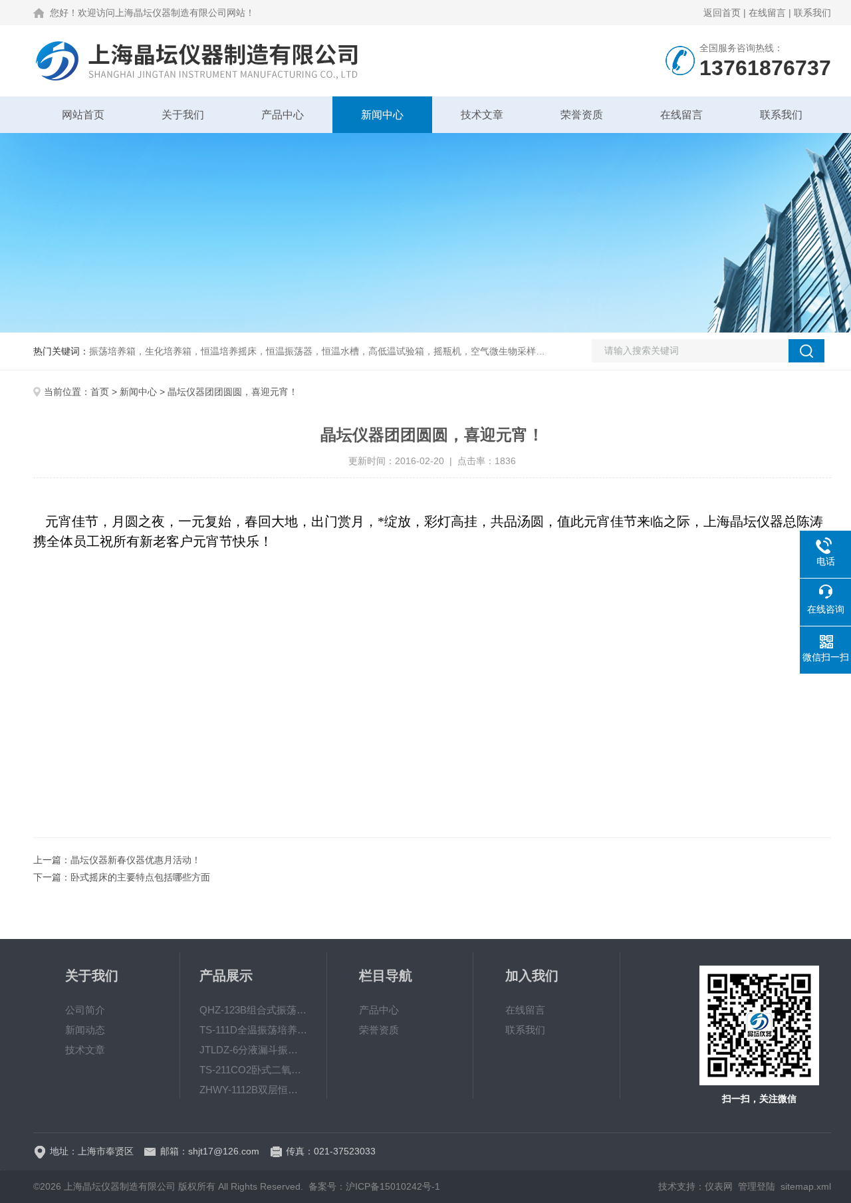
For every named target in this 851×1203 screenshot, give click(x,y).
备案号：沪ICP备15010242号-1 (374, 1186)
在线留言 (767, 12)
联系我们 (812, 12)
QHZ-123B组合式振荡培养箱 (253, 1009)
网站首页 (83, 114)
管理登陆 (756, 1186)
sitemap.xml (806, 1186)
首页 (99, 391)
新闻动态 (85, 1029)
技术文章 (482, 114)
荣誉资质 (581, 114)
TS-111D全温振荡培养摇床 (253, 1029)
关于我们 (183, 114)
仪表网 (719, 1186)
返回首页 (722, 12)
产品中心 (282, 114)
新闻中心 (382, 114)
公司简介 (85, 1009)
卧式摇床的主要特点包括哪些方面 (140, 877)
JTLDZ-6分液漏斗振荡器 (253, 1049)
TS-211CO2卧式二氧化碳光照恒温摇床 (253, 1069)
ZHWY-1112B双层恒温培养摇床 (253, 1089)
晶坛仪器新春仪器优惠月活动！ (135, 860)
